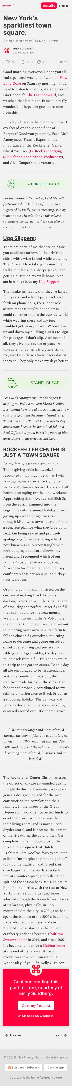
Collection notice (57, 1057)
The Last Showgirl (41, 95)
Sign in (63, 5)
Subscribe (49, 5)
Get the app (56, 1067)
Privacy (28, 1057)
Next (58, 1035)
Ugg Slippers (19, 238)
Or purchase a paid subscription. (36, 1015)
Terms (40, 1057)
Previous (15, 1035)
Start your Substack (25, 1067)
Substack (16, 1077)
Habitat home (54, 945)
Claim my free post (36, 1005)
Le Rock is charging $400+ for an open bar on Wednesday (32, 154)
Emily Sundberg (23, 48)
